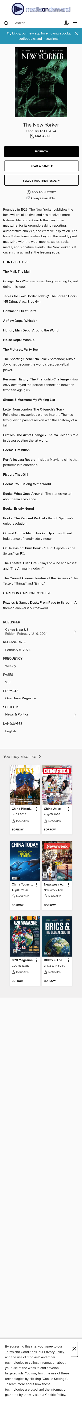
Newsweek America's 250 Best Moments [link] (55, 885)
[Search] (6, 23)
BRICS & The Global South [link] (55, 960)
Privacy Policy (54, 1352)
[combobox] (32, 23)
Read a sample (41, 166)
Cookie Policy (55, 1395)
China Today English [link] (23, 885)
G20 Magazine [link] (22, 960)
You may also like (20, 756)
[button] (41, 151)
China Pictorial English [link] (23, 809)
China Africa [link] (52, 809)
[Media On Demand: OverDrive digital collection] (41, 9)
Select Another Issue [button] (40, 181)
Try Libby (13, 33)
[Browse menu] (75, 23)
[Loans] (66, 23)
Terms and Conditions (21, 1352)
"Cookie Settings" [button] (54, 1379)
